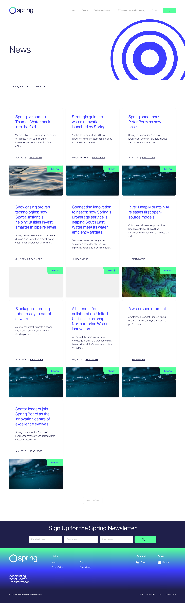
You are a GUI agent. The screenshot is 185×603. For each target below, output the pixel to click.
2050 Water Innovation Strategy (132, 10)
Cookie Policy (57, 567)
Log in (169, 10)
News (74, 10)
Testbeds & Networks (103, 10)
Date (38, 86)
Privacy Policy (85, 567)
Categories (18, 86)
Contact (155, 10)
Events (85, 10)
